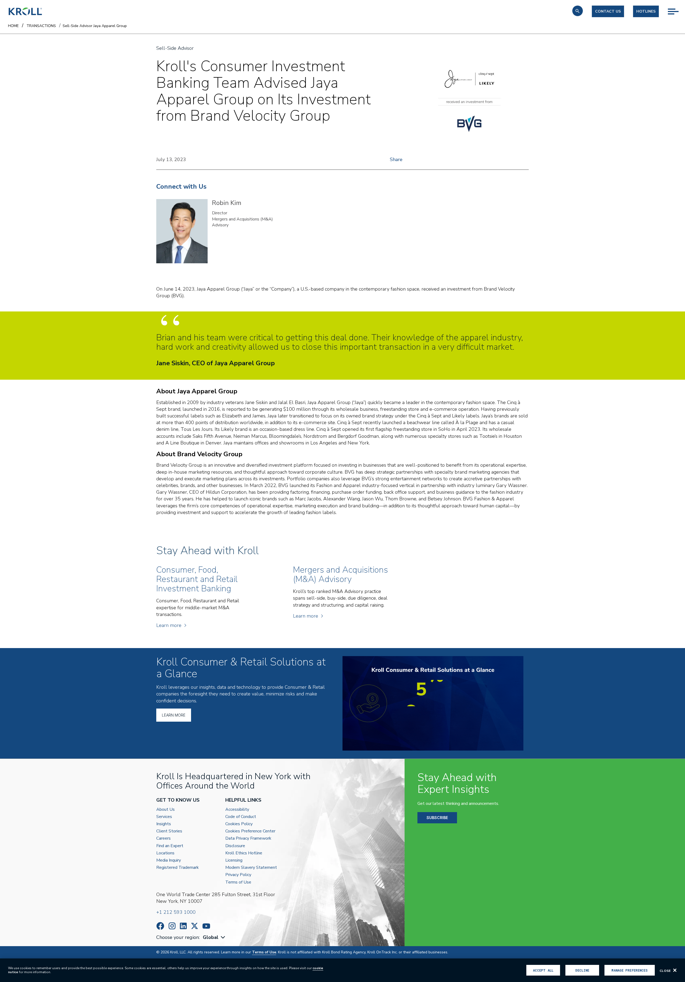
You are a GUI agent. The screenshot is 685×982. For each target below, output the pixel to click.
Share (396, 159)
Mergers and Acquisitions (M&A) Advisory (242, 222)
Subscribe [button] (437, 817)
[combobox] (214, 937)
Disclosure (235, 845)
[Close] (675, 970)
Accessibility (237, 809)
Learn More (173, 715)
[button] (577, 10)
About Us (165, 809)
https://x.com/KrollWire (194, 926)
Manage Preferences (629, 970)
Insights (163, 824)
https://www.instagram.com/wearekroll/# (172, 926)
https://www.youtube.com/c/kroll (206, 926)
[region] (342, 970)
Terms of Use (238, 882)
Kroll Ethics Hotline (243, 853)
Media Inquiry (168, 860)
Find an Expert (169, 845)
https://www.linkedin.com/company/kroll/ (183, 926)
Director (219, 213)
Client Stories (169, 831)
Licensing (233, 860)
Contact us (608, 11)
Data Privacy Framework (248, 838)
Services (164, 816)
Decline (582, 970)
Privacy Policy (238, 874)
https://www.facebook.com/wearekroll (160, 926)
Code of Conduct (240, 816)
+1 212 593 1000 (176, 912)
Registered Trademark (177, 867)
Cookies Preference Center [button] (250, 831)
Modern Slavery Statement (251, 867)
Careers (163, 838)
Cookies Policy (239, 824)
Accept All (543, 970)
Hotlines (646, 11)
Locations (165, 853)
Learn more (168, 625)
